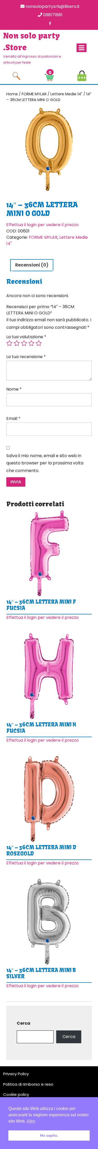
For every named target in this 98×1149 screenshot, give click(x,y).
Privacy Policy (16, 1073)
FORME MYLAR (34, 94)
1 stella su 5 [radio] (9, 343)
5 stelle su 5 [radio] (39, 343)
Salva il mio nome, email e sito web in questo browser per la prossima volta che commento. (44, 463)
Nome (14, 389)
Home (12, 94)
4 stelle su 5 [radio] (31, 343)
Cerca (23, 1023)
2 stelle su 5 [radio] (17, 343)
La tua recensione (26, 357)
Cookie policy (16, 1094)
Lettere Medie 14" (66, 94)
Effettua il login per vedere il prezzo (42, 225)
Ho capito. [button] (49, 1135)
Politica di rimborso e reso (28, 1084)
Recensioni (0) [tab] (31, 265)
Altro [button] (31, 1121)
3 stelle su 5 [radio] (24, 343)
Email (13, 418)
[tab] (82, 47)
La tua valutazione (26, 337)
